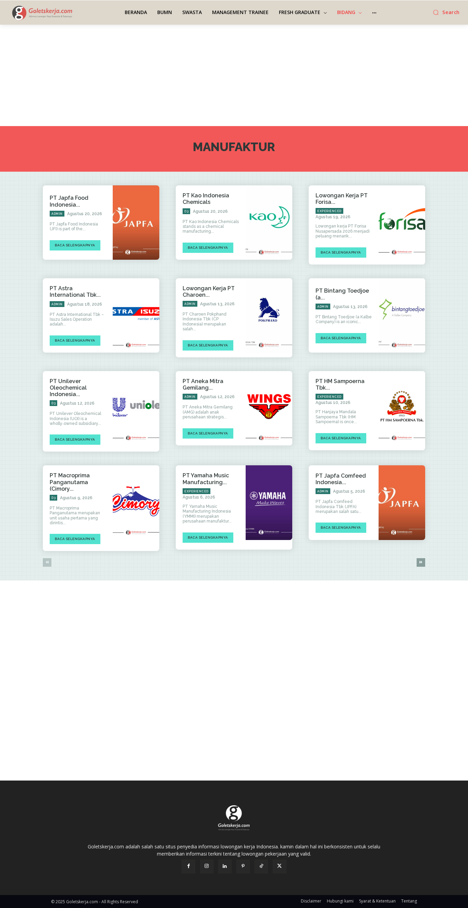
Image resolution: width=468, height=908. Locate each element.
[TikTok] (261, 866)
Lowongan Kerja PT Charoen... (209, 291)
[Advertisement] (234, 75)
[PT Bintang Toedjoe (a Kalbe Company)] (402, 315)
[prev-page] (47, 562)
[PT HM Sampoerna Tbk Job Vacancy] (402, 408)
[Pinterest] (243, 866)
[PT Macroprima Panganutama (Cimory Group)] (136, 502)
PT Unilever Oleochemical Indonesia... (68, 387)
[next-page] (421, 562)
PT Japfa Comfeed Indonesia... (341, 479)
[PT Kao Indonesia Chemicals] (269, 222)
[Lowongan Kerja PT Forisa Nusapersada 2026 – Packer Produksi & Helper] (402, 222)
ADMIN (57, 214)
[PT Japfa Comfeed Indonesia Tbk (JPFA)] (402, 502)
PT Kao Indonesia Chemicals (206, 198)
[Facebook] (188, 866)
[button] (444, 12)
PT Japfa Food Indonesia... (69, 201)
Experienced (329, 211)
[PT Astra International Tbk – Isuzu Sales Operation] (136, 315)
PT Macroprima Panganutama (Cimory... (70, 482)
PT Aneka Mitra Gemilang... (203, 384)
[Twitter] (279, 866)
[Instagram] (206, 866)
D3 (186, 211)
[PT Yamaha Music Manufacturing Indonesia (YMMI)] (269, 502)
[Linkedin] (225, 866)
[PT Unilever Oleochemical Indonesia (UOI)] (136, 408)
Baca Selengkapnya (75, 245)
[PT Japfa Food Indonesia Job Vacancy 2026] (136, 222)
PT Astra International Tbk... (75, 291)
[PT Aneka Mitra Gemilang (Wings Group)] (269, 408)
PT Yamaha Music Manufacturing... (206, 478)
